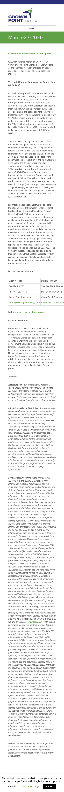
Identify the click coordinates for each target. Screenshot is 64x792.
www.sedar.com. (35, 622)
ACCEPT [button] (49, 786)
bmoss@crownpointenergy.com (24, 303)
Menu (32, 28)
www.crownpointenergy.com (31, 312)
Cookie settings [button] (30, 786)
